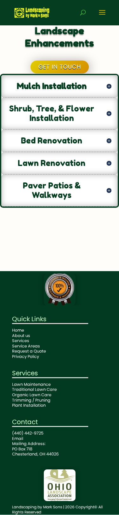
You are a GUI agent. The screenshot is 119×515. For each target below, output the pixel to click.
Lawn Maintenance (31, 384)
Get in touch (59, 67)
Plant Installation (29, 405)
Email (17, 438)
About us (21, 335)
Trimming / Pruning (31, 400)
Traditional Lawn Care (34, 389)
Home (18, 330)
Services (20, 340)
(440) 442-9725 (27, 433)
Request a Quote (29, 351)
